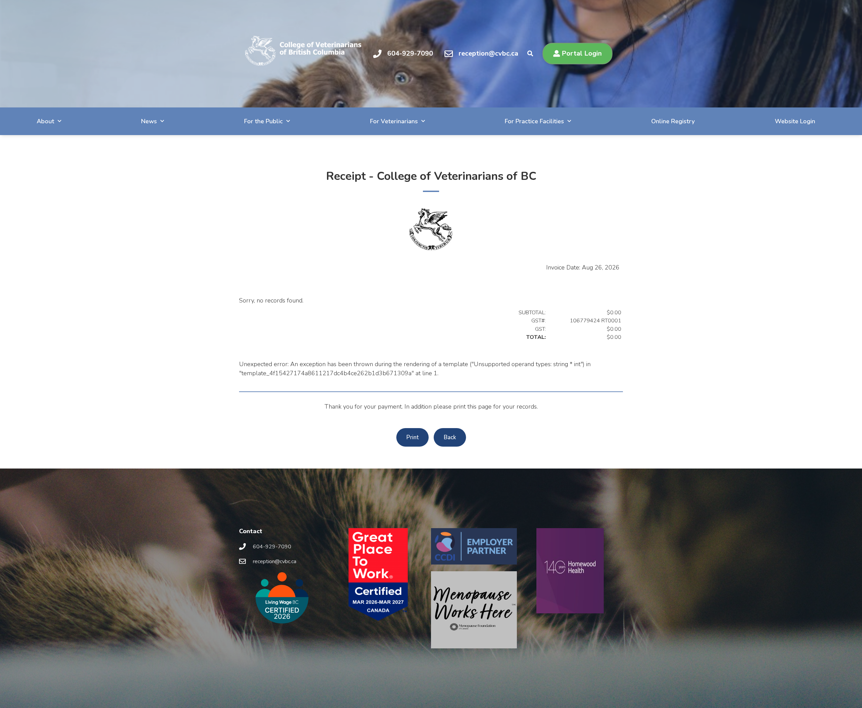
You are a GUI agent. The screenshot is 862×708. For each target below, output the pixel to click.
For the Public (263, 121)
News (149, 121)
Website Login (795, 121)
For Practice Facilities (534, 121)
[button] (530, 54)
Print (412, 437)
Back (450, 437)
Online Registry (673, 121)
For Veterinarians (394, 121)
